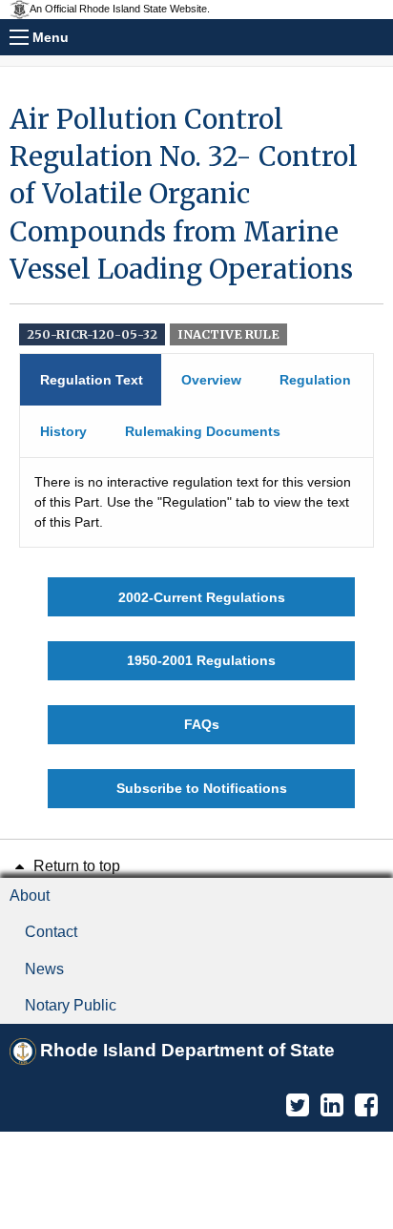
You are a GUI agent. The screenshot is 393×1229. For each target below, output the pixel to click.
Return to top (75, 866)
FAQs (201, 724)
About (30, 895)
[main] (196, 454)
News (44, 969)
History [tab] (63, 431)
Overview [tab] (211, 379)
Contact (51, 932)
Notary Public (70, 1005)
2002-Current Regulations (201, 597)
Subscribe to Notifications (201, 788)
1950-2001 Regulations (201, 660)
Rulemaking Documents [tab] (202, 431)
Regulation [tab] (315, 379)
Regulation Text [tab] (91, 379)
